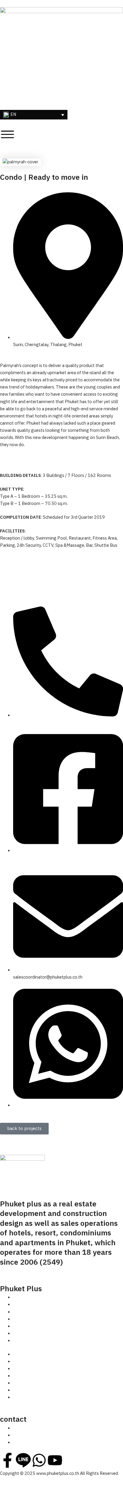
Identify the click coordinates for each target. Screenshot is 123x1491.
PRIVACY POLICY (30, 1272)
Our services (24, 1319)
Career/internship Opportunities (43, 1333)
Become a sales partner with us (43, 1326)
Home (19, 1297)
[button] (33, 114)
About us (21, 1304)
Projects (21, 1312)
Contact (21, 1340)
